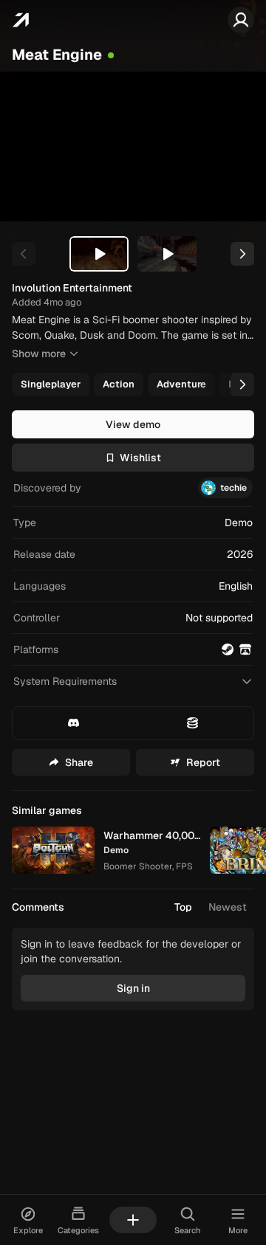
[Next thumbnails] (242, 254)
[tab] (99, 254)
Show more (39, 353)
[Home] (20, 20)
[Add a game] (133, 1220)
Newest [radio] (227, 907)
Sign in (133, 988)
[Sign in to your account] (241, 20)
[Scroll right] (242, 384)
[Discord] (74, 723)
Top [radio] (183, 907)
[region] (133, 146)
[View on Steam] (227, 649)
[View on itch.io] (245, 649)
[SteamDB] (193, 723)
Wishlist (140, 457)
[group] (131, 384)
